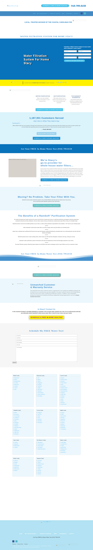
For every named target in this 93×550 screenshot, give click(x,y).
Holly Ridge (63, 442)
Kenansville (63, 416)
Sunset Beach (40, 392)
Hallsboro (16, 425)
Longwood (40, 382)
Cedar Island (63, 382)
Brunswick (16, 414)
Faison (62, 414)
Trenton (16, 447)
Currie (15, 464)
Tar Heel (16, 382)
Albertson (63, 425)
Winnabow (40, 396)
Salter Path (63, 394)
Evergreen (16, 422)
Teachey (63, 422)
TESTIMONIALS (69, 13)
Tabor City (16, 432)
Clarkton (16, 386)
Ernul (39, 417)
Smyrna (62, 397)
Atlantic (62, 377)
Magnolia (63, 419)
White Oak (16, 384)
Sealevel (63, 396)
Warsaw (62, 417)
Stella (62, 400)
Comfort (16, 442)
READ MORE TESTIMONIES (46, 133)
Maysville (16, 444)
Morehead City (64, 391)
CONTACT (76, 13)
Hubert (62, 445)
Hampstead (16, 465)
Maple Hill (16, 467)
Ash (38, 377)
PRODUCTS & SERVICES (55, 13)
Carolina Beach (41, 444)
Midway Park (63, 449)
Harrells (39, 472)
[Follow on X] (85, 13)
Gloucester (63, 386)
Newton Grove (41, 464)
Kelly (15, 389)
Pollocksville (16, 445)
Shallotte (39, 384)
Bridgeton (40, 412)
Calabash (40, 391)
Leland (39, 381)
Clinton (39, 462)
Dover (39, 416)
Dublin (15, 379)
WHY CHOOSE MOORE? (42, 13)
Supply (39, 387)
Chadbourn (16, 417)
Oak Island (40, 389)
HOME (34, 13)
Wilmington (40, 442)
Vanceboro (40, 422)
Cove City (40, 414)
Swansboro (63, 452)
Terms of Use (20, 544)
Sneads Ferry (64, 444)
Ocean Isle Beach (41, 394)
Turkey (39, 468)
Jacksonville (63, 447)
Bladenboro (16, 377)
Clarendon (16, 419)
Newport (63, 392)
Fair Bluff (16, 424)
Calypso (62, 412)
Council (15, 387)
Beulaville (63, 427)
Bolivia (39, 379)
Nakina (15, 429)
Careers (26, 544)
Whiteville (16, 434)
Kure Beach (40, 447)
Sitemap (14, 544)
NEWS (63, 13)
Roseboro (40, 465)
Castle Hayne (40, 445)
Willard (15, 470)
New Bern (40, 420)
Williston (63, 402)
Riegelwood (16, 430)
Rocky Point (16, 468)
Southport (40, 386)
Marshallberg (64, 389)
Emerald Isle (63, 404)
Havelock (39, 419)
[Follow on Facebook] (82, 13)
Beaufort (63, 381)
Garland (39, 470)
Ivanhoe (39, 473)
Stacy (62, 399)
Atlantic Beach (64, 379)
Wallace (62, 424)
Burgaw (15, 462)
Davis (62, 384)
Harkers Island (64, 387)
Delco (15, 420)
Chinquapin (63, 429)
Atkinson (16, 460)
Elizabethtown (17, 381)
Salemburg (40, 467)
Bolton (15, 412)
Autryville (40, 460)
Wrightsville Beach (41, 449)
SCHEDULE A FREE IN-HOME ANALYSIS (55, 5)
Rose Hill (63, 420)
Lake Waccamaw (17, 427)
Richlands (63, 450)
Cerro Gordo (16, 416)
